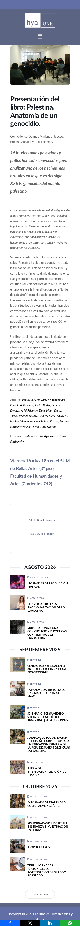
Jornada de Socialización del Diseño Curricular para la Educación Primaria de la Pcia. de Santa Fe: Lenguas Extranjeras (48, 744)
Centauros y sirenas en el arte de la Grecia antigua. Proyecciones (47, 669)
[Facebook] (10, 923)
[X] (30, 923)
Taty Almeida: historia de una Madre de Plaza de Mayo (46, 693)
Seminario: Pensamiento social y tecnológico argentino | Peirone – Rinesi (48, 717)
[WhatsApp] (70, 923)
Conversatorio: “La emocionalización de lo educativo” (46, 607)
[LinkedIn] (50, 923)
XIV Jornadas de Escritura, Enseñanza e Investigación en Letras (47, 827)
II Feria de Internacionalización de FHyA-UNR (46, 771)
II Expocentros (38, 847)
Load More (40, 894)
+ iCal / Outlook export (41, 534)
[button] (40, 36)
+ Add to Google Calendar (41, 520)
